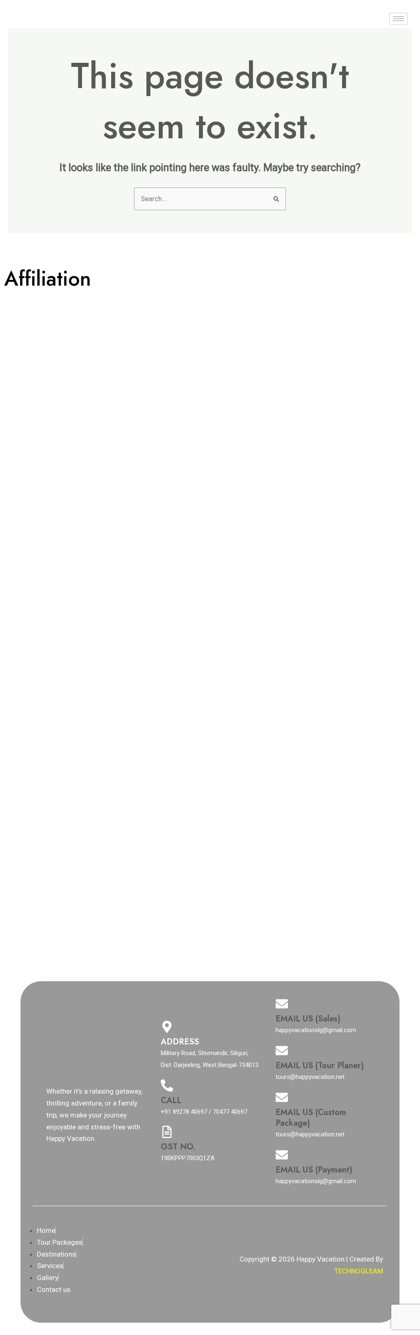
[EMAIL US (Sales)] (282, 1004)
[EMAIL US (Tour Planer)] (282, 1050)
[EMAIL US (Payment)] (282, 1155)
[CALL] (167, 1085)
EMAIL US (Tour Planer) (320, 1066)
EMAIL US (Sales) (308, 1019)
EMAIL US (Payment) (314, 1170)
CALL (171, 1100)
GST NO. (178, 1147)
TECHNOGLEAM (358, 1271)
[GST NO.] (167, 1132)
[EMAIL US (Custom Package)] (282, 1097)
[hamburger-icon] (398, 19)
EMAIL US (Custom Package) (311, 1117)
